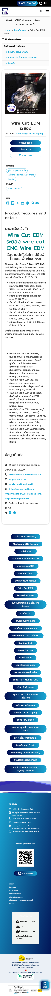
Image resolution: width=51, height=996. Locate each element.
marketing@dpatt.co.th (21, 484)
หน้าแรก (11, 884)
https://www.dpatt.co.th (17, 498)
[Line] (40, 3)
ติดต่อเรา (12, 903)
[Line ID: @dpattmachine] (25, 857)
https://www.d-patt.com (21, 489)
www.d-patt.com (18, 825)
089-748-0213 (33, 474)
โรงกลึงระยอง (13, 890)
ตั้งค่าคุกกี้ (33, 990)
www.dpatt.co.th (34, 828)
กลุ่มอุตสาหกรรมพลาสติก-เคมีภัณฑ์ (21, 900)
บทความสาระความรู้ (15, 893)
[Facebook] (45, 3)
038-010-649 (16, 474)
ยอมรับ (40, 990)
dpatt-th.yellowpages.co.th (21, 827)
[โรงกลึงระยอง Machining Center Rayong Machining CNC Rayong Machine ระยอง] (5, 11)
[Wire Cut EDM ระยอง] (25, 93)
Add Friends (27, 873)
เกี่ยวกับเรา (12, 887)
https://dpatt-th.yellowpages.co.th (23, 493)
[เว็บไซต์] (15, 513)
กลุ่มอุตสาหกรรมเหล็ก (16, 897)
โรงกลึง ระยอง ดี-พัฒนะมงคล (28, 965)
